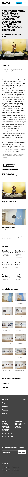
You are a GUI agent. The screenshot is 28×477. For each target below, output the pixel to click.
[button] (25, 3)
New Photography (8, 166)
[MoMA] (4, 464)
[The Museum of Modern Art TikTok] (2, 436)
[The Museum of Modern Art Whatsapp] (8, 436)
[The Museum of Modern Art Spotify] (5, 436)
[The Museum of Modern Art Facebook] (5, 433)
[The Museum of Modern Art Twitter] (8, 433)
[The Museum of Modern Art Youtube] (11, 436)
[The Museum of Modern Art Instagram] (2, 433)
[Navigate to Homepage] (6, 3)
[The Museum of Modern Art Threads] (11, 433)
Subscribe (21, 452)
